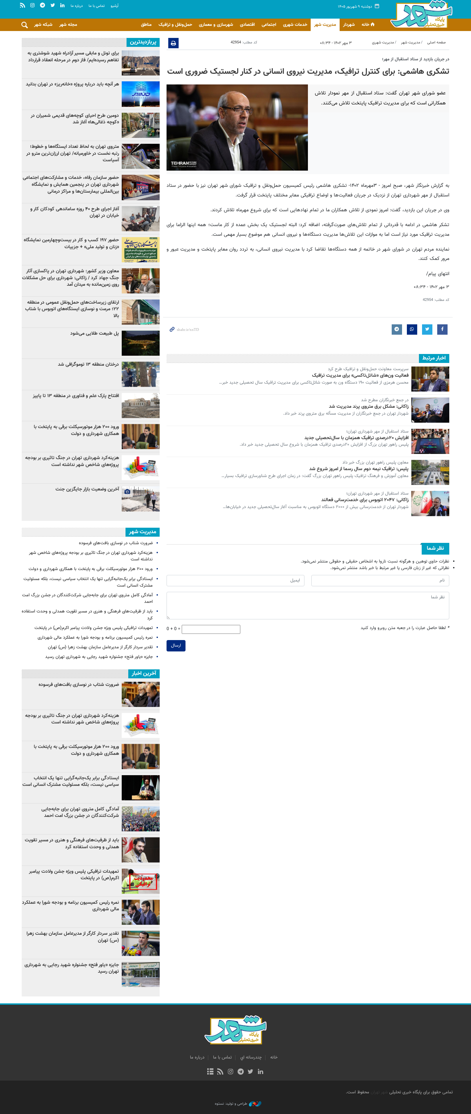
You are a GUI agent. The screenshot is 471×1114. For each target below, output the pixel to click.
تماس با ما (97, 6)
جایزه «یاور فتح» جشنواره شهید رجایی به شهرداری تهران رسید (99, 657)
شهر (419, 14)
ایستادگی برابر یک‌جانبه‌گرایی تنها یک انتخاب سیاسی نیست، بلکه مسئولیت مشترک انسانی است (88, 582)
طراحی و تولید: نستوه (231, 1104)
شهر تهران (379, 1092)
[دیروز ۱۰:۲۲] (141, 312)
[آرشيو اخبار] (210, 1072)
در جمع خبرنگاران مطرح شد (385, 400)
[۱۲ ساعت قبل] (141, 125)
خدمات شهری (295, 24)
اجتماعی (269, 24)
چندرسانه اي (251, 1057)
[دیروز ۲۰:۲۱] (141, 218)
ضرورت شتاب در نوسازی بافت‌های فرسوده (116, 543)
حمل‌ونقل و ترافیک (175, 24)
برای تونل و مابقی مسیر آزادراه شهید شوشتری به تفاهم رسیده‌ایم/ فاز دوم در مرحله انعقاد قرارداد (73, 57)
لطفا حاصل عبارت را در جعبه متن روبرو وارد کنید (405, 628)
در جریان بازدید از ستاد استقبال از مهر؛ (415, 59)
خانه (365, 24)
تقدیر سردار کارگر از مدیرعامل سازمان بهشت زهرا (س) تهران (100, 647)
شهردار (349, 24)
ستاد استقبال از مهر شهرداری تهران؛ (377, 432)
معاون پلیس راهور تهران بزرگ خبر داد (375, 463)
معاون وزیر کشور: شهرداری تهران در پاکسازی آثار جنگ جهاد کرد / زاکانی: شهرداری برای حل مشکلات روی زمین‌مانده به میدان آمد (70, 277)
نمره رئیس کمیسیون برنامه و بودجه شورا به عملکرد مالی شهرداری (95, 637)
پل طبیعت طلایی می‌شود (94, 333)
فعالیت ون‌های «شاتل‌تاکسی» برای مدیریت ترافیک (360, 375)
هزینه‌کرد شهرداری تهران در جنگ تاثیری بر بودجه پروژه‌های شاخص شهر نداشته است (72, 461)
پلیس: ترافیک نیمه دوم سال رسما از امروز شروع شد (359, 469)
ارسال (176, 645)
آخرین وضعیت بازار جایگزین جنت (87, 489)
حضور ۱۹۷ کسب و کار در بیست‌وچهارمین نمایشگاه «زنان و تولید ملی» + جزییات (71, 243)
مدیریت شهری (383, 42)
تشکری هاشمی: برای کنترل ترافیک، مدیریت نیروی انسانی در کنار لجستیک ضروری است (308, 71)
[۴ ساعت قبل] (141, 405)
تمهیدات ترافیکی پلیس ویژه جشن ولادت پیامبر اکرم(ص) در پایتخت (93, 628)
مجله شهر (68, 24)
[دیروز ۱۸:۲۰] (141, 374)
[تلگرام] (240, 1072)
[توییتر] (250, 1072)
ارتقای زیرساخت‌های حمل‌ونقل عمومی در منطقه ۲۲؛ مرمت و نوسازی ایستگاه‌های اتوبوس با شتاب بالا (72, 309)
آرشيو (115, 6)
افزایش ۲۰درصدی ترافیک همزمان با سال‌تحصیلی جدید (356, 438)
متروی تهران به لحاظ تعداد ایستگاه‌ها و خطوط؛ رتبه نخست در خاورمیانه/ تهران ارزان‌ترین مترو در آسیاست (72, 153)
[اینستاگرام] (230, 1072)
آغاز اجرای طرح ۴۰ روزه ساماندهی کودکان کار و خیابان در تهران (74, 212)
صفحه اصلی (436, 42)
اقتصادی (247, 24)
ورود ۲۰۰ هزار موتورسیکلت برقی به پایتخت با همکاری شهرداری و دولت (76, 430)
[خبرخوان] (220, 1072)
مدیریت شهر (325, 24)
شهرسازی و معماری (216, 24)
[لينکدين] (260, 1072)
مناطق (146, 24)
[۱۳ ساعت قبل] (141, 62)
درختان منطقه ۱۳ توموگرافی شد (88, 364)
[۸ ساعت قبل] (141, 249)
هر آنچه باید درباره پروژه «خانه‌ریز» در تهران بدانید (71, 84)
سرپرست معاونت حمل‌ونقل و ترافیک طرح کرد (368, 369)
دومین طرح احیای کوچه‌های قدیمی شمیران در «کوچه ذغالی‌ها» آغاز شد (75, 119)
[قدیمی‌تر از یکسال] (430, 379)
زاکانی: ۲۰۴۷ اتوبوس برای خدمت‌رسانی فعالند (365, 500)
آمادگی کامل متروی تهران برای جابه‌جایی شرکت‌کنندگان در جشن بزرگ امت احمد (87, 598)
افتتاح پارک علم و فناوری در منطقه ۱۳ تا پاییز (76, 396)
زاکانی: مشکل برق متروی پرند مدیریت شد (369, 407)
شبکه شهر (43, 24)
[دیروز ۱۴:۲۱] (141, 187)
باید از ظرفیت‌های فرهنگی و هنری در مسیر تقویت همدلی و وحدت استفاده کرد (87, 614)
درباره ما (77, 6)
